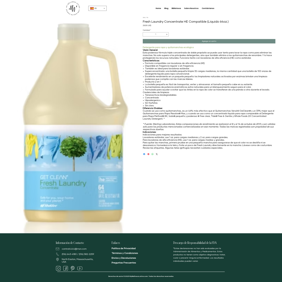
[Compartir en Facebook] (144, 154)
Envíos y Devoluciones (124, 258)
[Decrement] (144, 34)
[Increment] (167, 34)
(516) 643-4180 (69, 254)
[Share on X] (156, 154)
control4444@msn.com (74, 249)
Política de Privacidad (124, 248)
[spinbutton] (156, 34)
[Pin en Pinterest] (148, 154)
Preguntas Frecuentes (124, 263)
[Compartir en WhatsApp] (152, 154)
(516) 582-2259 (86, 254)
